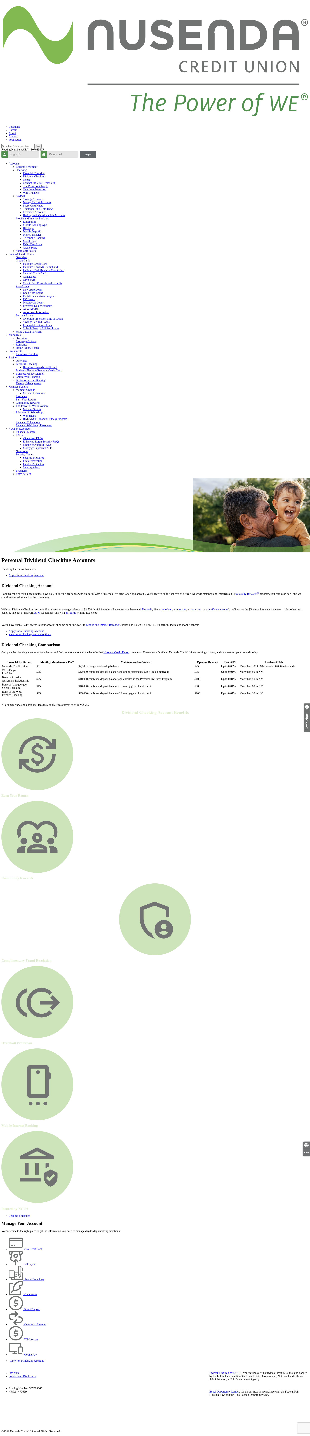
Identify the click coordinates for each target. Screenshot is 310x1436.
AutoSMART (31, 309)
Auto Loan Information (36, 312)
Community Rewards (28, 402)
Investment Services (27, 354)
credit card (195, 609)
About (12, 133)
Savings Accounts (33, 199)
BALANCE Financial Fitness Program (45, 418)
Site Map (14, 1372)
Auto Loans (22, 286)
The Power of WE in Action (32, 405)
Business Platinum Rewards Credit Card (38, 370)
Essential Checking (34, 173)
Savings (20, 195)
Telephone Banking (34, 237)
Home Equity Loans (27, 347)
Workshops (29, 415)
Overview (21, 257)
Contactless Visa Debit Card (39, 182)
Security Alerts (31, 467)
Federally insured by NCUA (225, 1372)
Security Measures (33, 457)
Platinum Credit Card (35, 263)
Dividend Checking (34, 176)
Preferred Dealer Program (37, 305)
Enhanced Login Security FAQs (41, 441)
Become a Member (26, 166)
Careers (13, 129)
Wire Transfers (31, 192)
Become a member (19, 1215)
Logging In (29, 221)
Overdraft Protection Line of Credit (43, 318)
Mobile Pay (29, 241)
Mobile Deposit (32, 231)
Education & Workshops (30, 412)
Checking (21, 170)
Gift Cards (29, 279)
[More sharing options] (306, 1152)
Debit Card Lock (32, 244)
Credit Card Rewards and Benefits (42, 283)
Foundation (15, 139)
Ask (38, 146)
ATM (37, 612)
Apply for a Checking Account (26, 575)
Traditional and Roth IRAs (38, 208)
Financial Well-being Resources (34, 425)
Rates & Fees (23, 473)
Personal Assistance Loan (37, 325)
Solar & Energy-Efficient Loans (41, 328)
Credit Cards (23, 260)
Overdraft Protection (34, 189)
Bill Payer (28, 228)
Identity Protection (33, 464)
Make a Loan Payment (28, 331)
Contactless (29, 276)
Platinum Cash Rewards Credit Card (43, 270)
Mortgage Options (26, 341)
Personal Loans (24, 315)
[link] (306, 1145)
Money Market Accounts (37, 202)
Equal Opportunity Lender (224, 1391)
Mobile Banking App (35, 224)
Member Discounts (33, 393)
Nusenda (147, 609)
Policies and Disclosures (22, 1376)
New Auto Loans (33, 289)
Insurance (21, 396)
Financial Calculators (28, 422)
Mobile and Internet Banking (32, 218)
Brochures (21, 470)
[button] (307, 731)
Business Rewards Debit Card (40, 367)
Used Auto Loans (33, 292)
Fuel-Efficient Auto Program (39, 296)
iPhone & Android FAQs (37, 444)
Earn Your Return (26, 399)
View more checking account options (30, 634)
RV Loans (29, 299)
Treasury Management (28, 383)
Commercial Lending (28, 376)
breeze (26, 179)
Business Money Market (29, 373)
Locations (14, 126)
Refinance (21, 344)
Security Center (24, 454)
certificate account (218, 609)
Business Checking (26, 363)
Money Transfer (32, 234)
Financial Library (25, 431)
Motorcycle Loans (33, 302)
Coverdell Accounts (34, 212)
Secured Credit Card (34, 273)
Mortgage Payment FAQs (37, 448)
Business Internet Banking (31, 380)
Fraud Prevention (33, 460)
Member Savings (25, 389)
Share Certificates (33, 205)
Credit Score (30, 247)
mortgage (181, 609)
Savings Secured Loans (36, 321)
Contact (13, 136)
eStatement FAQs (33, 438)
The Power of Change (35, 186)
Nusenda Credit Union (116, 652)
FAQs (19, 435)
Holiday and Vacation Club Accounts (44, 215)
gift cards (70, 612)
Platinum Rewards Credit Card (40, 266)
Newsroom (22, 451)
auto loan (167, 609)
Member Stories (32, 409)
